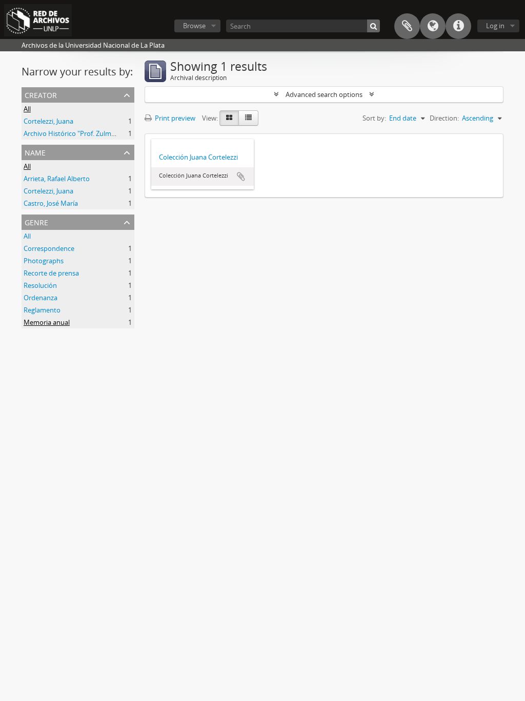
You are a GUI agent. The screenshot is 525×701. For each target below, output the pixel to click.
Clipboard (407, 26)
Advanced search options (324, 94)
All (27, 108)
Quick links (458, 26)
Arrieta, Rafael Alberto (57, 178)
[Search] (373, 26)
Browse (194, 25)
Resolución (40, 285)
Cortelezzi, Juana (48, 121)
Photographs (44, 260)
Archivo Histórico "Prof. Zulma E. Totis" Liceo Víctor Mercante (116, 133)
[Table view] (248, 118)
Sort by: (374, 118)
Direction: (444, 118)
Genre (36, 221)
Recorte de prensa (51, 273)
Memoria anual (47, 322)
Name (35, 152)
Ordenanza (40, 297)
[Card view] (229, 118)
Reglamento (42, 310)
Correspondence (49, 248)
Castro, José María (51, 203)
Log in (495, 25)
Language (433, 26)
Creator (41, 94)
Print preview (174, 118)
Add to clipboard (241, 176)
